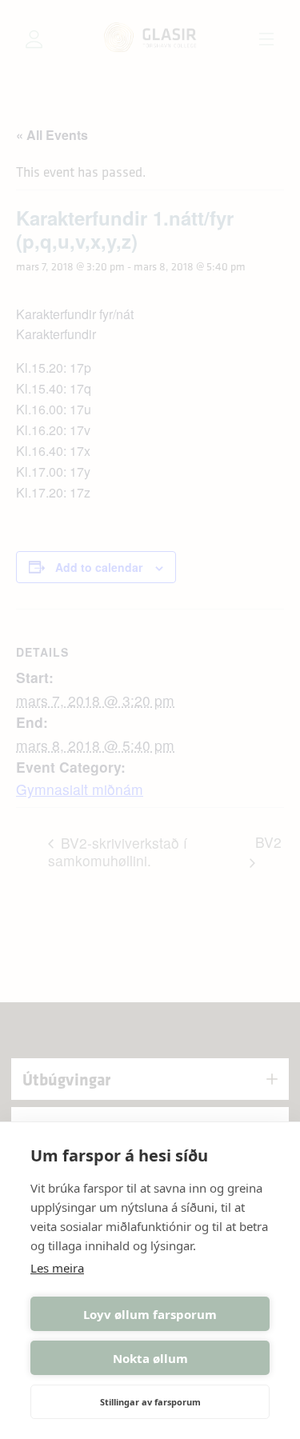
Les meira (57, 1268)
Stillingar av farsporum (150, 1402)
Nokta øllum (150, 1358)
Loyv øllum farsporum (150, 1314)
